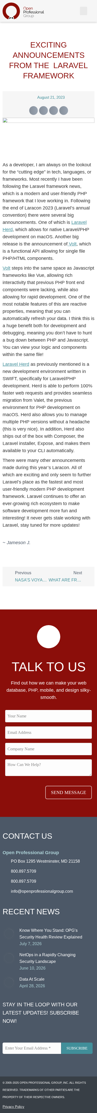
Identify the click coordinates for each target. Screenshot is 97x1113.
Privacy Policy (13, 1107)
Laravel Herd (16, 364)
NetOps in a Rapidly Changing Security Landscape (47, 958)
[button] (83, 11)
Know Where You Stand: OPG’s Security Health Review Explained (50, 933)
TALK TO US (49, 667)
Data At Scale (31, 979)
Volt (72, 244)
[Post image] (9, 933)
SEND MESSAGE (68, 792)
